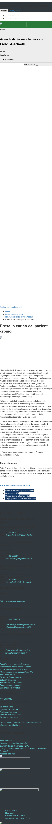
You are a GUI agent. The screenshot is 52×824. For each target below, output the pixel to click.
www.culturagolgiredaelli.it (16, 652)
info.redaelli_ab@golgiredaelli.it (19, 582)
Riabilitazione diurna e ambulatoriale (15, 666)
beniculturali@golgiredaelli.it (18, 650)
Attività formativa (7, 740)
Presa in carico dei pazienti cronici (19, 490)
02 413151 (13, 532)
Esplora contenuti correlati (11, 307)
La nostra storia (6, 706)
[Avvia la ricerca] (37, 65)
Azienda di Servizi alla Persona (21, 39)
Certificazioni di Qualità (15, 815)
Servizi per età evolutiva (10, 687)
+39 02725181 (15, 619)
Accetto (4, 10)
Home (7, 311)
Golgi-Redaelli (12, 44)
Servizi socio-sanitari (14, 314)
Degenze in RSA (12, 493)
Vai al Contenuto (12, 15)
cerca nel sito (29, 64)
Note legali (9, 813)
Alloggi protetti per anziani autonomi (20, 498)
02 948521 (13, 579)
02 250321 (13, 555)
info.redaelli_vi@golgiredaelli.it (19, 558)
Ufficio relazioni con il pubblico (12, 601)
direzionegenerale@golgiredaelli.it (20, 624)
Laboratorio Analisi (8, 679)
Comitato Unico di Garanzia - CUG (14, 745)
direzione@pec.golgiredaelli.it (18, 627)
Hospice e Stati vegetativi (10, 677)
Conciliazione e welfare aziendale (14, 743)
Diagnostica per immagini (10, 685)
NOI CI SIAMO (6, 698)
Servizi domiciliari (7, 674)
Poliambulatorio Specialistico (12, 682)
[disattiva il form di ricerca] (4, 51)
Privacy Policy (11, 810)
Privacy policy (14, 10)
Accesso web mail (7, 753)
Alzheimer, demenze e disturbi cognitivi (16, 672)
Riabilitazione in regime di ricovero (14, 664)
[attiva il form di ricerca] (1, 51)
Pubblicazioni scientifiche (10, 714)
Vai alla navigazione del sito (17, 18)
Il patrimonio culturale (9, 709)
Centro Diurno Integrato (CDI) (17, 496)
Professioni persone (8, 712)
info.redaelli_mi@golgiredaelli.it (19, 534)
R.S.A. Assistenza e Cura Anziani (19, 316)
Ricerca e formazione (9, 717)
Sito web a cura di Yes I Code (17, 818)
